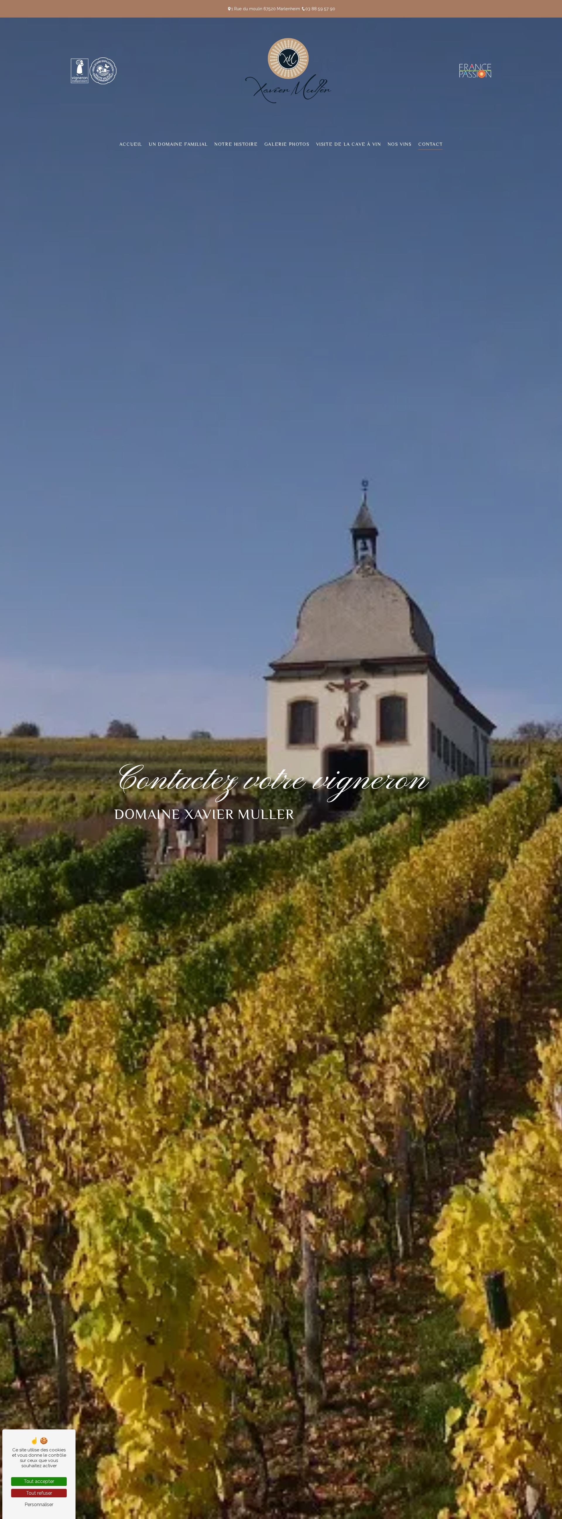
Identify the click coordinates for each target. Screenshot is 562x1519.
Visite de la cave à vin (348, 144)
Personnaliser (39, 1504)
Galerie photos (286, 144)
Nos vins (400, 144)
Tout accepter (39, 1481)
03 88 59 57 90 (320, 8)
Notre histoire (236, 144)
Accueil (130, 144)
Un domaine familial (178, 144)
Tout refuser (39, 1493)
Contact (430, 144)
